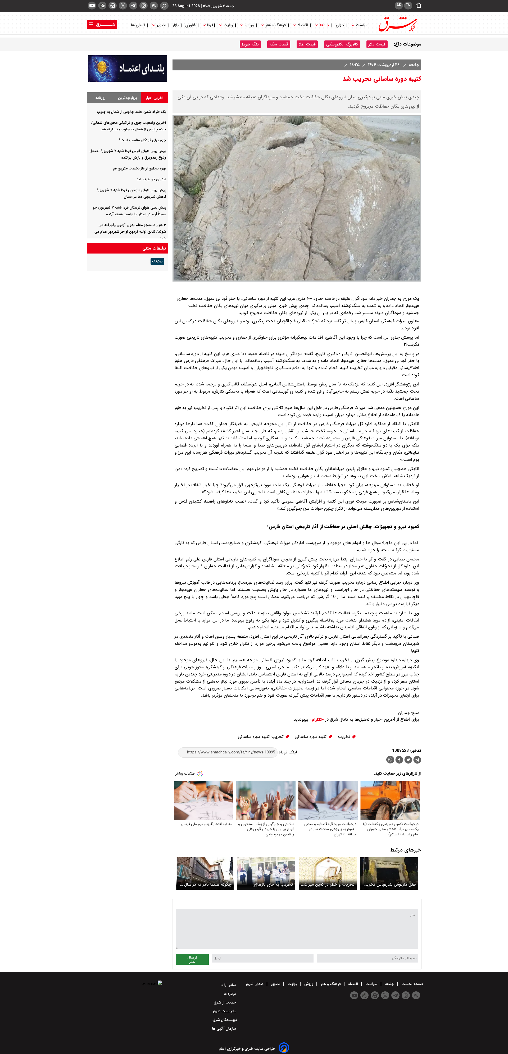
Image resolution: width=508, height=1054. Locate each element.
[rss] (154, 6)
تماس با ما (229, 985)
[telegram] (133, 6)
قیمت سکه (278, 44)
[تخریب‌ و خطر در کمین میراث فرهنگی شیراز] (328, 873)
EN (408, 5)
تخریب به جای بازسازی (272, 884)
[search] (164, 6)
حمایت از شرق (225, 1002)
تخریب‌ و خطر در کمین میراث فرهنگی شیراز (329, 884)
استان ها (138, 25)
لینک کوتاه (287, 752)
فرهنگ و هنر (275, 25)
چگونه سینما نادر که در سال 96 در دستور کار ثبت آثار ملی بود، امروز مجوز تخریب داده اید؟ (205, 884)
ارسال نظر (192, 959)
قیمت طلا (307, 44)
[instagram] (143, 6)
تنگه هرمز (250, 44)
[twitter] (123, 6)
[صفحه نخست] (417, 6)
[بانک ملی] (127, 80)
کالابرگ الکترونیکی (342, 44)
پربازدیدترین (127, 98)
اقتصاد (302, 25)
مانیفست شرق (225, 1011)
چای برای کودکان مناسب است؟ (142, 140)
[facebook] (399, 760)
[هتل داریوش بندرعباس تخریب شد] (389, 873)
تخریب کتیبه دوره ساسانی (261, 736)
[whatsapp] (390, 759)
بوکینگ (157, 261)
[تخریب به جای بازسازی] (266, 873)
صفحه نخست (411, 984)
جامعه (324, 25)
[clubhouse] (102, 6)
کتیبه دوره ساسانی (311, 736)
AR (398, 5)
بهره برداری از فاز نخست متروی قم (139, 168)
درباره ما (230, 994)
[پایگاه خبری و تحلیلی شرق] (397, 31)
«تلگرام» (316, 719)
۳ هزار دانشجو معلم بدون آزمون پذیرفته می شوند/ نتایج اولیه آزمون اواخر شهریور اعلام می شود (130, 231)
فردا (209, 25)
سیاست (362, 25)
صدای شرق (255, 984)
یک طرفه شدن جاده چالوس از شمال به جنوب (131, 112)
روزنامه (100, 98)
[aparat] (112, 6)
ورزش (249, 25)
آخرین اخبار (155, 98)
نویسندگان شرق (224, 1020)
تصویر (161, 25)
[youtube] (92, 6)
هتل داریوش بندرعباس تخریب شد (389, 884)
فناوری (190, 25)
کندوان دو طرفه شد (151, 179)
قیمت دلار (377, 44)
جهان (340, 25)
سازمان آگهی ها (224, 1029)
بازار (176, 25)
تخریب (345, 736)
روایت (228, 25)
